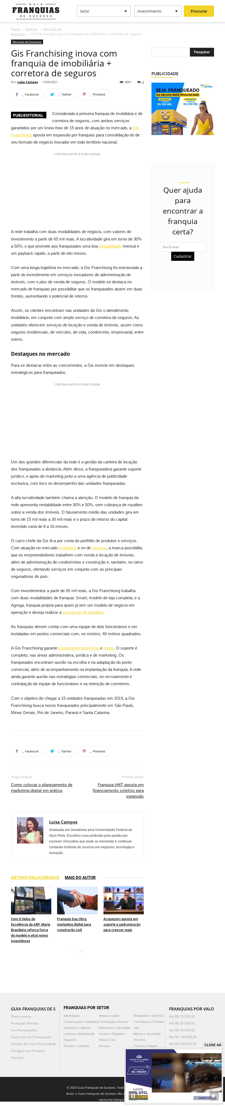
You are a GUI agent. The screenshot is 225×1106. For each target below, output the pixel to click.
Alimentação (72, 1015)
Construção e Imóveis (113, 1021)
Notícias (32, 29)
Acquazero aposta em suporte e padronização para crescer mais (121, 924)
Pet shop (139, 1039)
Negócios (70, 1039)
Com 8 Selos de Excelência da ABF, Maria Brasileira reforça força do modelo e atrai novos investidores (30, 930)
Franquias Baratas (25, 1023)
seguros (99, 547)
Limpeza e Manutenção (79, 1033)
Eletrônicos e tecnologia (114, 1027)
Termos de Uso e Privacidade (33, 1043)
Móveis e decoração (147, 1033)
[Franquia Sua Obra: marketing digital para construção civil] (77, 900)
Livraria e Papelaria (111, 1033)
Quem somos (21, 1016)
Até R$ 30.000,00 (182, 1023)
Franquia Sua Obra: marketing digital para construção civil (74, 924)
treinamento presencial (78, 648)
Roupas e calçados (76, 1046)
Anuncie (17, 1057)
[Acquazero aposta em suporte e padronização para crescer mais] (123, 900)
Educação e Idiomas (77, 1027)
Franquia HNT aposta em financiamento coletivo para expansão (118, 790)
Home (15, 29)
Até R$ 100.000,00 (183, 1037)
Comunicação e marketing (81, 1021)
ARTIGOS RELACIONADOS (35, 877)
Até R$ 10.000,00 (182, 1016)
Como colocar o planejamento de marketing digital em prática (41, 787)
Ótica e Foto (107, 1039)
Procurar (199, 11)
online (108, 648)
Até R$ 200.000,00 (183, 1043)
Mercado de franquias (27, 42)
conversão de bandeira (83, 612)
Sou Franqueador (24, 1030)
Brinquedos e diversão (149, 1015)
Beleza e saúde (109, 1015)
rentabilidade (110, 246)
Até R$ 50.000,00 (182, 1030)
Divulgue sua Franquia (28, 1050)
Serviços (105, 1046)
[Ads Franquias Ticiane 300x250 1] (182, 108)
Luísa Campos (27, 82)
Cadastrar (183, 256)
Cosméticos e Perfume (149, 1021)
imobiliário (68, 547)
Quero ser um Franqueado (31, 1037)
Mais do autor (80, 877)
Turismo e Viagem (146, 1046)
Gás (136, 1027)
